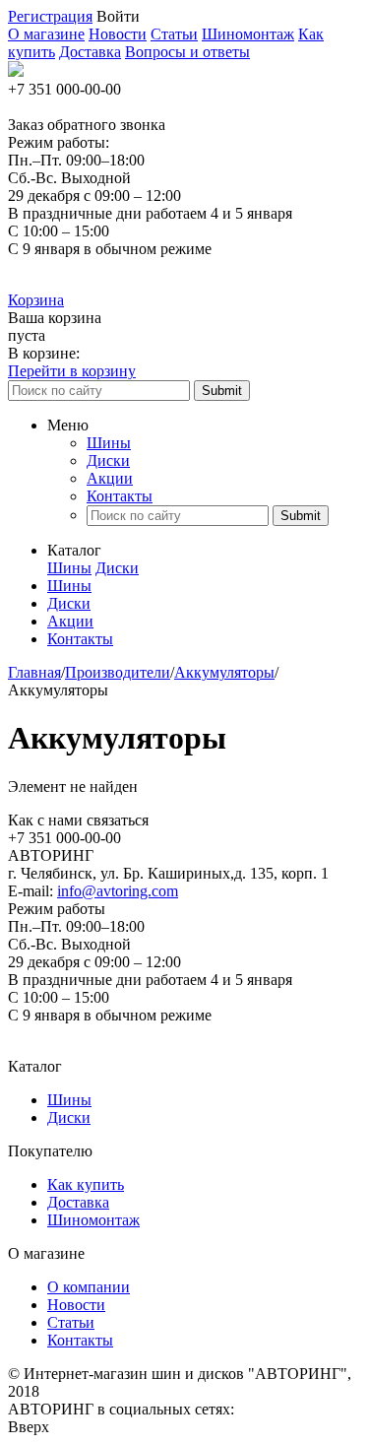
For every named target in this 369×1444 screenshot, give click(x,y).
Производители (117, 672)
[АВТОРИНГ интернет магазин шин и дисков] (16, 71)
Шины (109, 442)
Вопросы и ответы (187, 51)
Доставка (90, 51)
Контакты (120, 496)
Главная (34, 672)
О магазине (46, 34)
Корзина (36, 300)
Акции (110, 478)
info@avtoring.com (117, 891)
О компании (88, 1287)
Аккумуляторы (224, 672)
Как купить (85, 1184)
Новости (118, 34)
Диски (108, 460)
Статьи (174, 34)
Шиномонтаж (248, 34)
